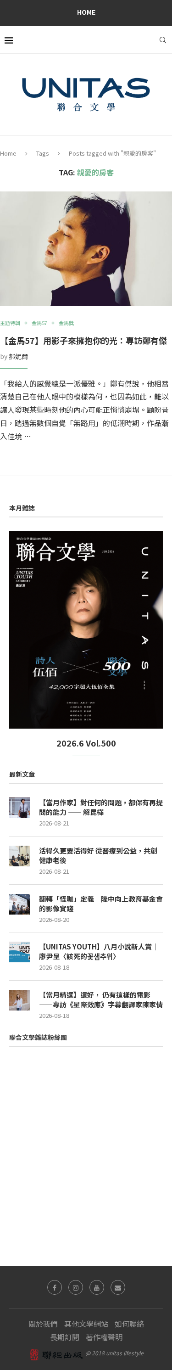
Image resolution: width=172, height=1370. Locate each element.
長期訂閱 (64, 1336)
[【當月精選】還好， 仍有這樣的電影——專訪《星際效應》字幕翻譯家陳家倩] (19, 1000)
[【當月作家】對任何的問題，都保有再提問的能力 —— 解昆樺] (19, 807)
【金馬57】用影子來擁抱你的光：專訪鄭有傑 (83, 340)
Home (86, 12)
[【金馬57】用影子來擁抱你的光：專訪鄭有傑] (86, 248)
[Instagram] (75, 1287)
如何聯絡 (129, 1323)
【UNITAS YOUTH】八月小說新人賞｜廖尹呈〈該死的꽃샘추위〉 (99, 951)
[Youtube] (96, 1287)
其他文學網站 (86, 1323)
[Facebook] (54, 1287)
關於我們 (43, 1323)
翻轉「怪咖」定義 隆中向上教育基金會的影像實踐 (101, 903)
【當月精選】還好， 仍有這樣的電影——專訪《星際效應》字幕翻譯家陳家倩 (101, 999)
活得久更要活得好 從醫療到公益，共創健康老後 (98, 855)
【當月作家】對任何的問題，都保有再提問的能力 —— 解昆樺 (101, 807)
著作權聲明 (104, 1336)
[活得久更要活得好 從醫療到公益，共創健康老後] (19, 856)
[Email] (118, 1287)
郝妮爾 (18, 356)
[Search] (162, 40)
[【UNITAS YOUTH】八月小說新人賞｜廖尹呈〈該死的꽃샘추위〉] (19, 952)
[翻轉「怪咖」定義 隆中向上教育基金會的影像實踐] (19, 904)
